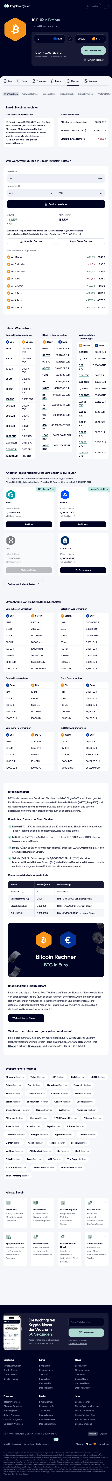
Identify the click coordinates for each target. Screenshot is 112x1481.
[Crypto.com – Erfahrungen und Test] (65, 541)
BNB (77, 1077)
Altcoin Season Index (85, 1419)
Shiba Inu (15, 1118)
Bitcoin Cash (37, 1101)
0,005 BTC (84, 395)
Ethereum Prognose (13, 1406)
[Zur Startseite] (17, 6)
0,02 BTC (83, 358)
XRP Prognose (10, 1410)
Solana (13, 1085)
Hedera (44, 1110)
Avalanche (86, 1110)
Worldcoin (15, 1134)
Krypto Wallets (11, 1374)
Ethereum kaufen (47, 1406)
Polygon (39, 1134)
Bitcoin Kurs (44, 1365)
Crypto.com (34, 1046)
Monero (83, 1093)
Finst (21, 482)
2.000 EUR (11, 442)
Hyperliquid (57, 1085)
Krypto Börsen (10, 1370)
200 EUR (10, 405)
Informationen (11, 93)
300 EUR (10, 415)
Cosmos (87, 1134)
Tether (37, 1077)
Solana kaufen (46, 1415)
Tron (34, 1085)
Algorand (63, 1134)
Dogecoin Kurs (46, 1387)
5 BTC (45, 381)
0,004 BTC (84, 388)
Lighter (13, 1142)
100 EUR (10, 399)
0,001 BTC (84, 375)
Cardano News (82, 1383)
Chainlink (36, 1093)
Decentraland (44, 1167)
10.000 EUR (12, 456)
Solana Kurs (44, 1379)
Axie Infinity (16, 1167)
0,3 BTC (46, 361)
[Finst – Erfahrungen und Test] (11, 495)
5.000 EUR (11, 449)
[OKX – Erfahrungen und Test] (11, 541)
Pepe (53, 1126)
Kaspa (35, 1142)
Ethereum (15, 1077)
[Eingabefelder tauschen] (70, 39)
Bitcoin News (81, 1365)
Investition (12, 171)
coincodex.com (20, 1455)
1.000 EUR (11, 436)
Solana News (81, 1379)
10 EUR (9, 368)
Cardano (60, 1093)
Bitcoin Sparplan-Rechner (87, 1406)
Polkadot (75, 1126)
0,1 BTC (46, 348)
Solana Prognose (12, 1415)
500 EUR (10, 426)
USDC (98, 1077)
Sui (64, 1110)
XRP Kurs (43, 1374)
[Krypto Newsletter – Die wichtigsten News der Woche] (11, 1336)
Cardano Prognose (13, 1419)
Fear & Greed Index (84, 1410)
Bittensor (92, 1118)
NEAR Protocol (65, 1118)
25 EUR (9, 378)
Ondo (33, 1126)
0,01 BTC (83, 352)
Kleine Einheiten (85, 93)
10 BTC (45, 388)
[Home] (5, 1434)
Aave (13, 1126)
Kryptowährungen (12, 1365)
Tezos (34, 1159)
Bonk (82, 1151)
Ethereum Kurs (46, 1370)
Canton (62, 1101)
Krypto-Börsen (78, 1041)
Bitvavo (12, 1046)
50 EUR (9, 389)
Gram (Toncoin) (18, 1110)
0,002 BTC (84, 382)
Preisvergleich (67, 93)
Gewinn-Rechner (30, 93)
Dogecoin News (83, 1387)
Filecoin (79, 1142)
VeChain (14, 1151)
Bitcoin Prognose (12, 1401)
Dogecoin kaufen (47, 1423)
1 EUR (9, 348)
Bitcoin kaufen (45, 1401)
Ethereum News (82, 1370)
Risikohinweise (42, 1444)
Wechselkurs (49, 93)
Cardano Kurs (45, 1383)
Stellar (13, 1101)
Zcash (13, 1093)
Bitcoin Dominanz (83, 1423)
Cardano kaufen (47, 1419)
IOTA (54, 1159)
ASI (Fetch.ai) (40, 1151)
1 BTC (45, 375)
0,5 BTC (46, 368)
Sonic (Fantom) (17, 1175)
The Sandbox (72, 1167)
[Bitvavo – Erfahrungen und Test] (65, 495)
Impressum (16, 1444)
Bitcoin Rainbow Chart (85, 1415)
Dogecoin (83, 1085)
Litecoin (85, 1101)
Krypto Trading (11, 1379)
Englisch (103, 1434)
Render (57, 1142)
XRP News (80, 1374)
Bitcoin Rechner (82, 1401)
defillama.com (9, 1455)
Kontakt (7, 1444)
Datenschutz (29, 1444)
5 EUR (9, 358)
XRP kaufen (44, 1410)
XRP (58, 1077)
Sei (63, 1151)
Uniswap (38, 1118)
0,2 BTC (46, 355)
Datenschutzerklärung (78, 1343)
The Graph (77, 1159)
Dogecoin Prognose (13, 1423)
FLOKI (13, 1159)
